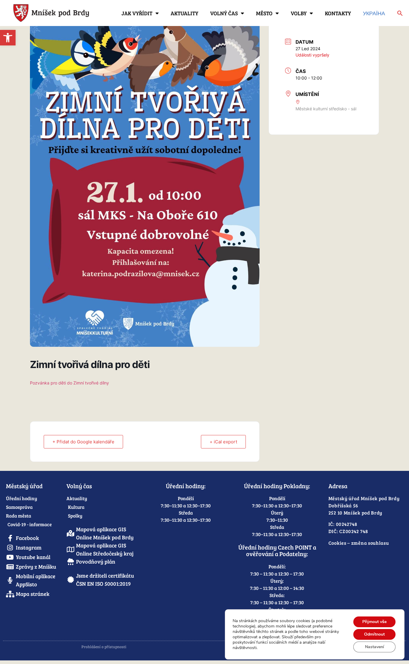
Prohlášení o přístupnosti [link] (103, 646)
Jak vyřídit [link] (137, 13)
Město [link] (264, 13)
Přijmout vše (374, 622)
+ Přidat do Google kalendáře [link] (83, 442)
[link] (8, 37)
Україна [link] (374, 13)
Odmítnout (374, 634)
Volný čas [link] (224, 13)
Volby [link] (299, 13)
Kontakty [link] (338, 13)
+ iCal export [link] (223, 442)
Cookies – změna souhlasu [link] (358, 543)
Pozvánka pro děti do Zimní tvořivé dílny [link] (69, 382)
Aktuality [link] (184, 13)
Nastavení (374, 647)
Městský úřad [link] (24, 486)
